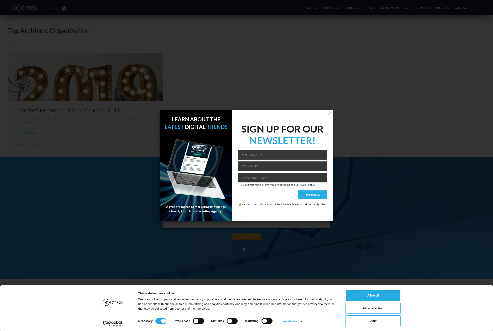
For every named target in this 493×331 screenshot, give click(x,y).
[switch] (198, 321)
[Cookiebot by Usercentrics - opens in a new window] (113, 323)
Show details (288, 321)
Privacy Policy (307, 184)
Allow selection (373, 308)
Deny (373, 320)
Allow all (373, 295)
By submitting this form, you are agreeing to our (278, 184)
